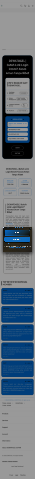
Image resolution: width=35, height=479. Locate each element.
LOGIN (17, 233)
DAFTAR (17, 239)
